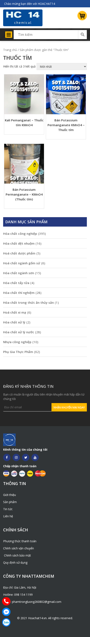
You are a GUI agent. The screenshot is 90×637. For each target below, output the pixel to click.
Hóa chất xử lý (14, 322)
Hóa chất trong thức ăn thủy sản (28, 302)
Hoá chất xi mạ (14, 312)
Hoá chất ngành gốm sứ (21, 263)
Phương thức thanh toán (19, 541)
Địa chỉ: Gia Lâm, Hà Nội (19, 587)
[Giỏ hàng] (80, 17)
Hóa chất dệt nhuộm (19, 243)
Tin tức (8, 509)
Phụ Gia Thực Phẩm (18, 352)
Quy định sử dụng (15, 562)
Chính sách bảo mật (17, 555)
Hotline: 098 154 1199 (18, 595)
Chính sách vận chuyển (18, 548)
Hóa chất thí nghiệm (19, 293)
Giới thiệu (9, 495)
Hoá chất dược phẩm (19, 253)
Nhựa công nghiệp (17, 342)
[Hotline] (6, 601)
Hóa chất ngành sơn (18, 273)
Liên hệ (8, 516)
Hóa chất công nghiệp (20, 233)
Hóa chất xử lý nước (18, 332)
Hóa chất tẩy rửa (16, 283)
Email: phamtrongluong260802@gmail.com (32, 602)
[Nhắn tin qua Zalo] (6, 622)
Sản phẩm (10, 502)
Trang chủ (10, 50)
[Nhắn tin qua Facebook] (6, 612)
